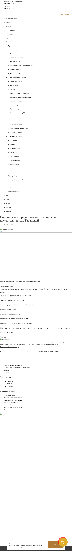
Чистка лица (13, 140)
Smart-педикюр (14, 85)
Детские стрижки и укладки (17, 57)
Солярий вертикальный (16, 180)
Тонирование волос (15, 73)
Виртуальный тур (11, 38)
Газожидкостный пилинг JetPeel (19, 128)
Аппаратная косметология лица (17, 120)
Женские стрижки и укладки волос (19, 50)
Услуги (8, 42)
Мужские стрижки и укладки (18, 53)
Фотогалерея (11, 30)
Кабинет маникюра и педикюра (17, 77)
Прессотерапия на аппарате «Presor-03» (21, 187)
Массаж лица (13, 152)
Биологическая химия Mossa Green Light (21, 65)
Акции (7, 199)
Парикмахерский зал (14, 46)
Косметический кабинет (15, 136)
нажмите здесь (25, 547)
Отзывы (8, 203)
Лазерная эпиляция (13, 191)
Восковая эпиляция (15, 148)
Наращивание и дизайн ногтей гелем (20, 97)
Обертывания (13, 172)
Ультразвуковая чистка (16, 124)
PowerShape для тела (16, 183)
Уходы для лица (14, 156)
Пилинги (12, 144)
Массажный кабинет (13, 164)
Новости (8, 211)
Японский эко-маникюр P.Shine (18, 113)
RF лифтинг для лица (16, 132)
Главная (8, 22)
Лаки (11, 117)
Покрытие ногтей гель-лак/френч (19, 93)
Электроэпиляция (15, 160)
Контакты (8, 207)
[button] (9, 18)
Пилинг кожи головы (15, 69)
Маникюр (12, 89)
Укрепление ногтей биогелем (18, 101)
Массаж (12, 168)
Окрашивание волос (15, 61)
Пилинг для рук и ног (16, 105)
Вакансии (10, 34)
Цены (7, 195)
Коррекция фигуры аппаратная (16, 176)
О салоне (8, 26)
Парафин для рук (14, 109)
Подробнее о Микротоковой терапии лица (12, 300)
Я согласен (55, 544)
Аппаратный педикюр (16, 81)
